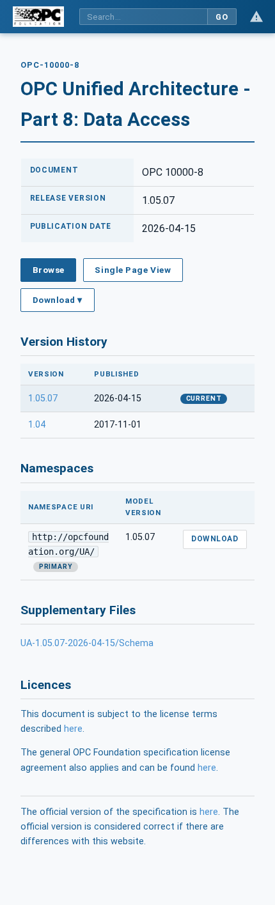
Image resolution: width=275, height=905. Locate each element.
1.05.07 (43, 398)
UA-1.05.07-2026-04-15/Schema (86, 643)
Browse (49, 270)
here (73, 728)
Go (222, 17)
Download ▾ (57, 300)
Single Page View (133, 270)
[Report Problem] (256, 17)
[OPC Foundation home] (38, 16)
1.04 (36, 424)
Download (214, 538)
